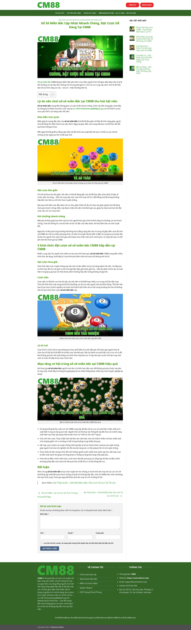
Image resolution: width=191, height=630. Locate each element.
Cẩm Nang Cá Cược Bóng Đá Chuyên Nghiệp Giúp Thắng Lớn (80, 20)
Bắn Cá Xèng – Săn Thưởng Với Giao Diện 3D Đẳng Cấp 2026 (143, 70)
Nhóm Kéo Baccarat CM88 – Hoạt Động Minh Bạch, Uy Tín (144, 29)
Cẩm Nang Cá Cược (106, 13)
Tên (42, 533)
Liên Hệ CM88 (131, 13)
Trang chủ (59, 13)
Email (71, 533)
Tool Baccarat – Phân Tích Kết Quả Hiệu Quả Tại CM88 (144, 48)
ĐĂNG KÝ (132, 5)
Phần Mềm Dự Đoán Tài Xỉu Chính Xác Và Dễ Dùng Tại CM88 (144, 39)
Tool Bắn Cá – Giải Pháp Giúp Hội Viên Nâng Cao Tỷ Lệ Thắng (144, 58)
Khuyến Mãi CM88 (74, 13)
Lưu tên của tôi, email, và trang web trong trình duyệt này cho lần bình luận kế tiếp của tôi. (79, 543)
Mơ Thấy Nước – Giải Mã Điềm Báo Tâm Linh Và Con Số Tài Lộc (84, 482)
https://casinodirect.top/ (138, 578)
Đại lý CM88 (120, 13)
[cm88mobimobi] (48, 5)
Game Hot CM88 (90, 13)
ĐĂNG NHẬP (147, 5)
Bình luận (44, 514)
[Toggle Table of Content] (51, 94)
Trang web (100, 533)
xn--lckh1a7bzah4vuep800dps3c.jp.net (53, 598)
